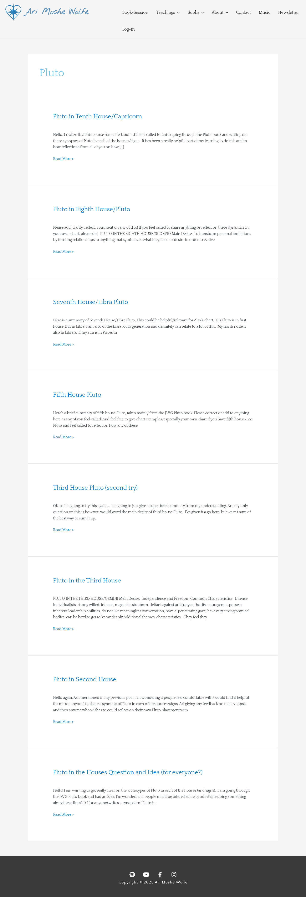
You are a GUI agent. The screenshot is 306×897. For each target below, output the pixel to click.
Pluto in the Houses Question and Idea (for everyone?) (128, 772)
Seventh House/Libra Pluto (90, 302)
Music (264, 12)
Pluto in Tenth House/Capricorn (97, 116)
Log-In (128, 29)
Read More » (63, 158)
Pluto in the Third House (87, 580)
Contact (243, 12)
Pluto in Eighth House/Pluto (91, 209)
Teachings (165, 12)
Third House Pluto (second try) (95, 487)
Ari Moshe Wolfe (56, 11)
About (218, 12)
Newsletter (288, 12)
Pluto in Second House (84, 679)
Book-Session (135, 12)
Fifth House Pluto (77, 395)
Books (193, 12)
